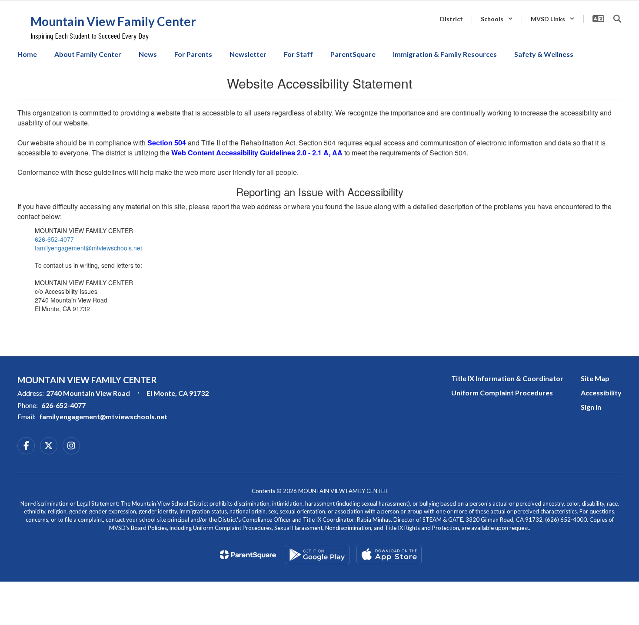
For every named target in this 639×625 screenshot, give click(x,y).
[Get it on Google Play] (317, 554)
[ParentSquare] (248, 554)
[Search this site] (617, 18)
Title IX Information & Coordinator (507, 378)
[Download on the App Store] (389, 554)
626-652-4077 (54, 239)
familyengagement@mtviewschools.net (88, 247)
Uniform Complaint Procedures (502, 392)
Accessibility (601, 392)
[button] (497, 19)
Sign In (591, 407)
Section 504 (166, 143)
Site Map (595, 378)
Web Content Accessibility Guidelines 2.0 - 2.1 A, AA (257, 153)
